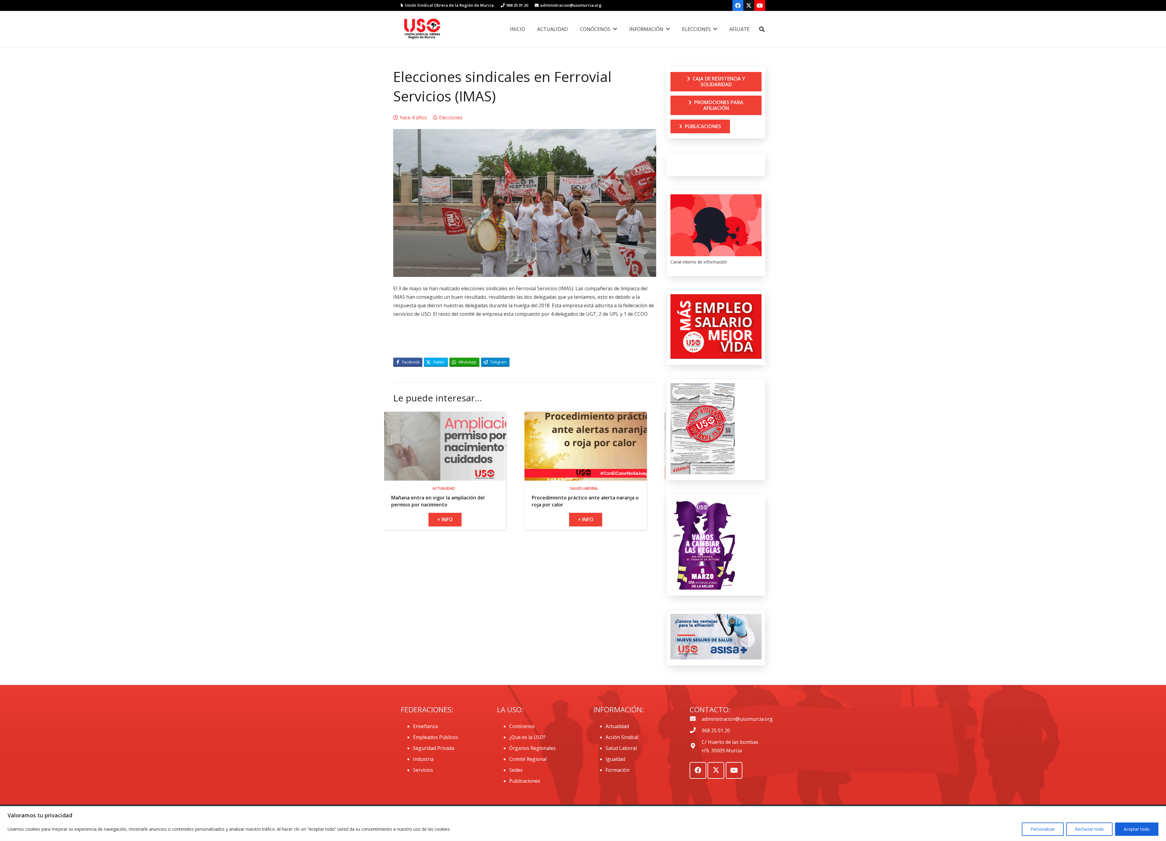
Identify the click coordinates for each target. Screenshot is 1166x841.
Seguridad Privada (433, 748)
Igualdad (615, 759)
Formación (617, 770)
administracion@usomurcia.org (737, 719)
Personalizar (1043, 829)
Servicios (423, 770)
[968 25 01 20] (696, 730)
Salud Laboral (621, 748)
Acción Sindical (621, 737)
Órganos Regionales (532, 748)
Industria (423, 759)
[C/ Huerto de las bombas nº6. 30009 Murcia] (696, 746)
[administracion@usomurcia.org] (696, 719)
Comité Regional (528, 759)
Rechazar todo (1089, 829)
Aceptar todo (1137, 829)
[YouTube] (759, 5)
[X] (748, 5)
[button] (762, 29)
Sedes (516, 770)
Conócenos (522, 726)
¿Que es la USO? (527, 737)
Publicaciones (524, 781)
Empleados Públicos (435, 737)
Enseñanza (425, 726)
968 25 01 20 (716, 730)
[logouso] (422, 29)
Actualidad (617, 726)
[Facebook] (737, 5)
